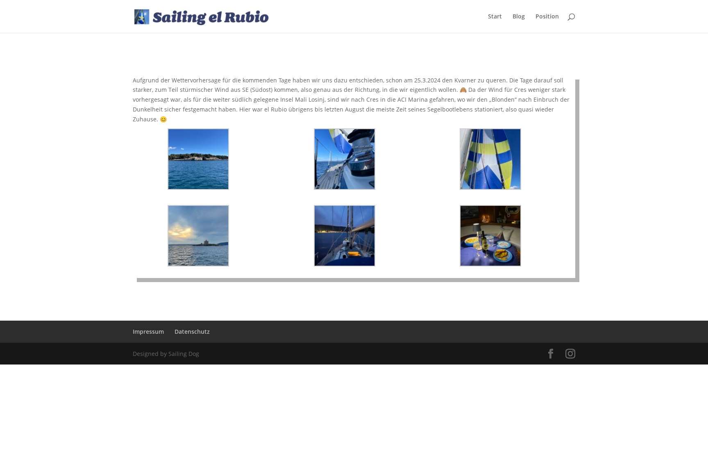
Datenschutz (192, 331)
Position (547, 17)
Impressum (148, 331)
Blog (519, 17)
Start (495, 17)
